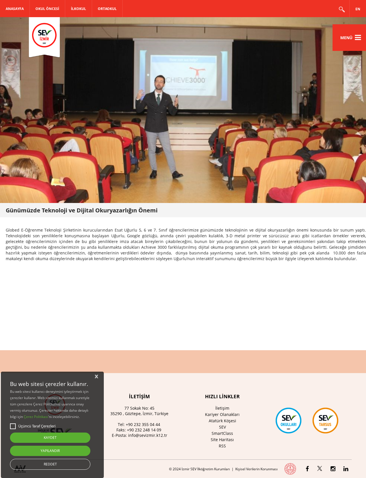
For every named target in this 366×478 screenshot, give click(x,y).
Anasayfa (15, 8)
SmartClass (222, 433)
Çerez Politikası (36, 416)
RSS (222, 446)
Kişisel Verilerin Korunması (256, 469)
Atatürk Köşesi (222, 420)
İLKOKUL (78, 8)
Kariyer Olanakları (222, 414)
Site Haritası (222, 439)
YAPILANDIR (50, 450)
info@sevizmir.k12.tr (147, 435)
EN (357, 9)
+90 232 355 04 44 (143, 424)
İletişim (222, 408)
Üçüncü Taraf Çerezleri (36, 426)
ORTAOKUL (107, 8)
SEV (222, 427)
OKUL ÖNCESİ (47, 8)
